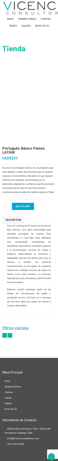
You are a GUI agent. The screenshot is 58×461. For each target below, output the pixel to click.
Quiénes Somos (27, 19)
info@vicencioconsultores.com (23, 438)
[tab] (13, 220)
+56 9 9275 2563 (15, 444)
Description (13, 220)
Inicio (10, 19)
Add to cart (23, 206)
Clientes (46, 19)
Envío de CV (42, 25)
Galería (26, 25)
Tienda (13, 25)
